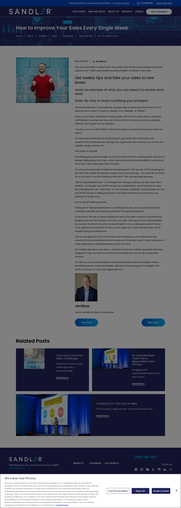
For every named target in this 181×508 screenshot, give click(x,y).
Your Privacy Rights (118, 490)
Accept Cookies (161, 490)
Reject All (140, 490)
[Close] (176, 490)
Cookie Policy (62, 505)
